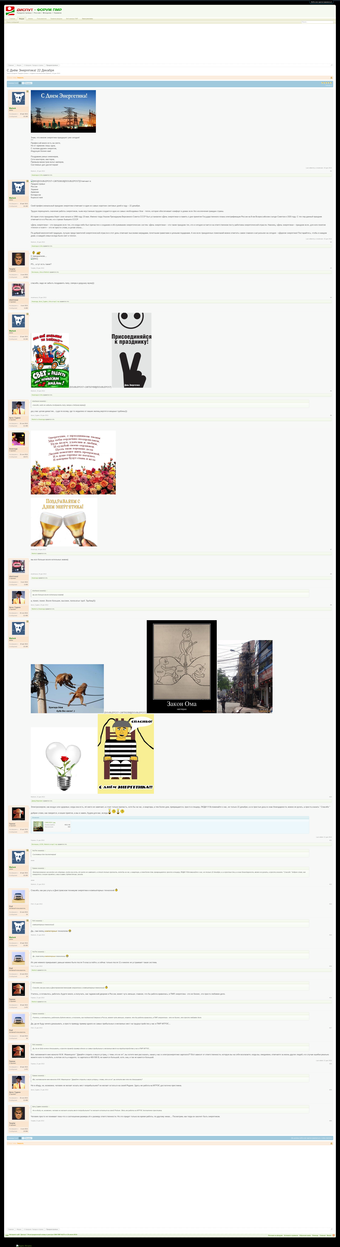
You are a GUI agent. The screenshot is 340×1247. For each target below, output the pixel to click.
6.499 (26, 308)
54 (27, 914)
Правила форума (56, 18)
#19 (330, 1090)
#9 (331, 605)
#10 (330, 797)
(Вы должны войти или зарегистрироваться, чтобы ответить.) (312, 1138)
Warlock (48, 73)
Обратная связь (305, 1235)
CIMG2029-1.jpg (50, 822)
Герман (33, 840)
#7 (331, 549)
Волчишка (35, 272)
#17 (330, 1028)
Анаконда (35, 175)
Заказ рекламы (87, 18)
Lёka (41, 175)
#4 (331, 297)
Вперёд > (29, 83)
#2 (331, 242)
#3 (331, 268)
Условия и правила (291, 1235)
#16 (330, 997)
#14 (330, 935)
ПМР (7, 1235)
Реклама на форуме (275, 1235)
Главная (12, 18)
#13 (330, 904)
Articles (30, 18)
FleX (32, 904)
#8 (331, 574)
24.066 (25, 277)
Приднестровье (23, 73)
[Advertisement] (170, 45)
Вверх (329, 1235)
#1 (331, 171)
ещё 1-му (56, 301)
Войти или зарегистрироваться (321, 2)
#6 (331, 415)
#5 (331, 391)
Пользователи (41, 18)
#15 (330, 966)
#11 (331, 840)
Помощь (315, 1235)
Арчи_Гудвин (43, 301)
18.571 (25, 457)
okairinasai (34, 297)
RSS (334, 1235)
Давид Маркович (37, 801)
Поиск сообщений (13, 22)
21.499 (25, 426)
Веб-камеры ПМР (72, 18)
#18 (330, 1064)
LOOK (41, 844)
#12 (330, 884)
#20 (330, 1121)
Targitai (33, 268)
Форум (21, 19)
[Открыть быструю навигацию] (331, 65)
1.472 (26, 832)
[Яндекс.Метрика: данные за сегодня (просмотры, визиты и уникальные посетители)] (24, 1246)
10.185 (25, 116)
